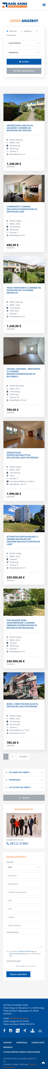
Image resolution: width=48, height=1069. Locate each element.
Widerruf (8, 1047)
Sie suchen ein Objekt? (20, 787)
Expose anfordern (18, 974)
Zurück (25, 797)
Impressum (21, 1042)
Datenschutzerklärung (16, 954)
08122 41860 (19, 843)
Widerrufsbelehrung (26, 951)
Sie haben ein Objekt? (19, 772)
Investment (11, 35)
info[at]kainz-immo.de (19, 1018)
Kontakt (7, 1042)
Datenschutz (38, 1042)
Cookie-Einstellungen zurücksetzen (21, 1052)
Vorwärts (23, 756)
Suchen (25, 61)
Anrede (10, 862)
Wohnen (13, 31)
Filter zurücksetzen (25, 70)
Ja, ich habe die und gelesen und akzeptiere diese (25, 953)
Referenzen (15, 780)
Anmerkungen (12, 932)
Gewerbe (28, 31)
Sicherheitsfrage (13, 961)
